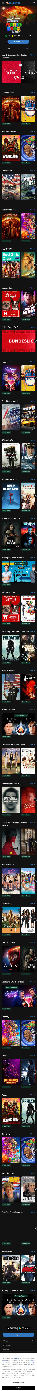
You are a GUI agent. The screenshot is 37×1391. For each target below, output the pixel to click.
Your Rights (31, 1364)
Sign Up (18, 1335)
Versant (16, 1358)
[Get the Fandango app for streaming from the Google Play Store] (24, 1328)
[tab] (9, 48)
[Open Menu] (2, 3)
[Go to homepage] (13, 3)
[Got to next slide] (35, 72)
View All (32, 55)
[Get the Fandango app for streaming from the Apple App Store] (12, 1328)
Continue (18, 1388)
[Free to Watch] (11, 109)
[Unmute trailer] (27, 48)
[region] (18, 1372)
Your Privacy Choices (18, 1382)
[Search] (34, 3)
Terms (6, 1360)
